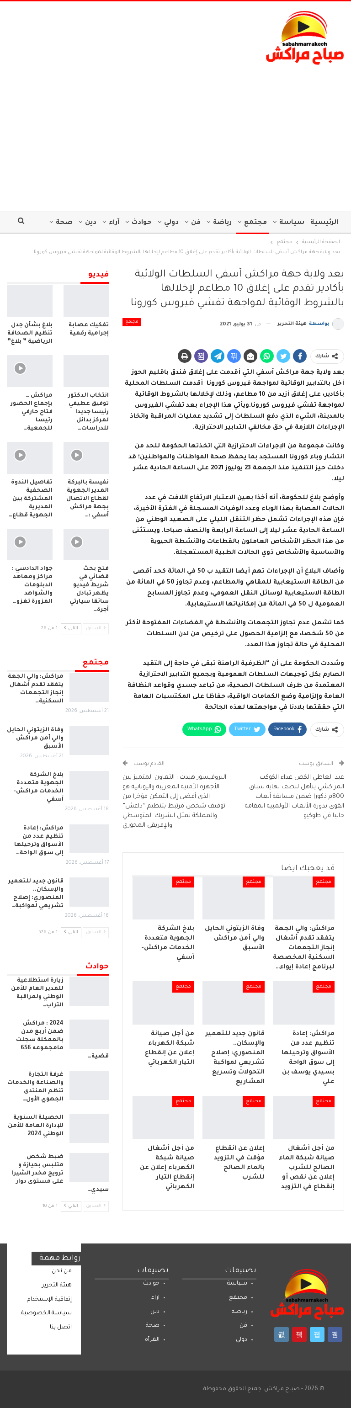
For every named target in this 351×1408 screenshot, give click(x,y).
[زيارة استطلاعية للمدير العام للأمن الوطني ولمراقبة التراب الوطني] (89, 991)
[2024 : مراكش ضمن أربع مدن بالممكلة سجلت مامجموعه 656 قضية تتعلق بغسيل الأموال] (89, 1034)
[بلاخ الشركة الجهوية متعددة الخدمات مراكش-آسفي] (164, 898)
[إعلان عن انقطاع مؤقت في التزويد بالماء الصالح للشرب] (233, 1117)
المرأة (152, 1340)
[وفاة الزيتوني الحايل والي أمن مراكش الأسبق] (233, 898)
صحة (64, 223)
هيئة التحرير (57, 1285)
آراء (114, 223)
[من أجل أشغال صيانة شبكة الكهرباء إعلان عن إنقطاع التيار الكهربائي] (164, 1117)
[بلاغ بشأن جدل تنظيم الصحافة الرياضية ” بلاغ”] (30, 301)
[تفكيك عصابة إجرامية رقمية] (86, 301)
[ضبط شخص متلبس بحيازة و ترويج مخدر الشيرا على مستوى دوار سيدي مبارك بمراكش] (89, 1167)
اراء (155, 1298)
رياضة (222, 223)
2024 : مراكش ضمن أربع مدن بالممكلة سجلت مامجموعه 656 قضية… (62, 1040)
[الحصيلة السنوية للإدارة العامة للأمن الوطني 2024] (89, 1128)
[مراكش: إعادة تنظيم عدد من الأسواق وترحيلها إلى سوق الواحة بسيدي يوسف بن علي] (304, 1003)
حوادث (142, 223)
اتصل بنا (61, 1327)
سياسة (291, 223)
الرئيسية (324, 223)
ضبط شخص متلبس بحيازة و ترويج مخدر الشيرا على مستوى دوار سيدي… (60, 1173)
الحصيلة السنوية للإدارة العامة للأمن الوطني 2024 (36, 1126)
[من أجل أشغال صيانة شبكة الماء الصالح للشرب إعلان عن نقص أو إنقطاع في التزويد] (304, 1117)
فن (196, 223)
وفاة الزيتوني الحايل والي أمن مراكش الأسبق (35, 738)
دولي (171, 223)
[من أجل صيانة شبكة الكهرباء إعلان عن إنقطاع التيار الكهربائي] (164, 1003)
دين (90, 223)
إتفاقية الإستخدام (49, 1299)
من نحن (62, 1271)
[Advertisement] (175, 134)
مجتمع (255, 223)
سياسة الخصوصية (46, 1313)
